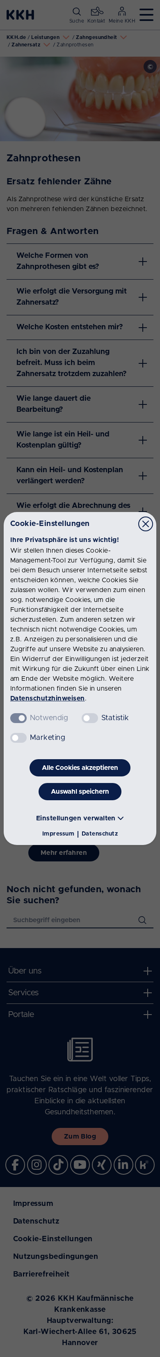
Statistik (115, 718)
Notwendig (49, 718)
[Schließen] (145, 524)
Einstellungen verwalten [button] (76, 818)
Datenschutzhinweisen (47, 698)
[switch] (90, 718)
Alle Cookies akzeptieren (80, 768)
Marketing (47, 738)
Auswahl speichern (80, 791)
